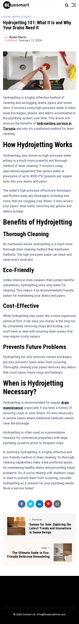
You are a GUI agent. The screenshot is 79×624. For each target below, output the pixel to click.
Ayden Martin (18, 37)
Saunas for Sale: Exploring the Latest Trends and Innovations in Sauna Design (50, 528)
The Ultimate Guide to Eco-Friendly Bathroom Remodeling (28, 555)
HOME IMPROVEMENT (17, 16)
